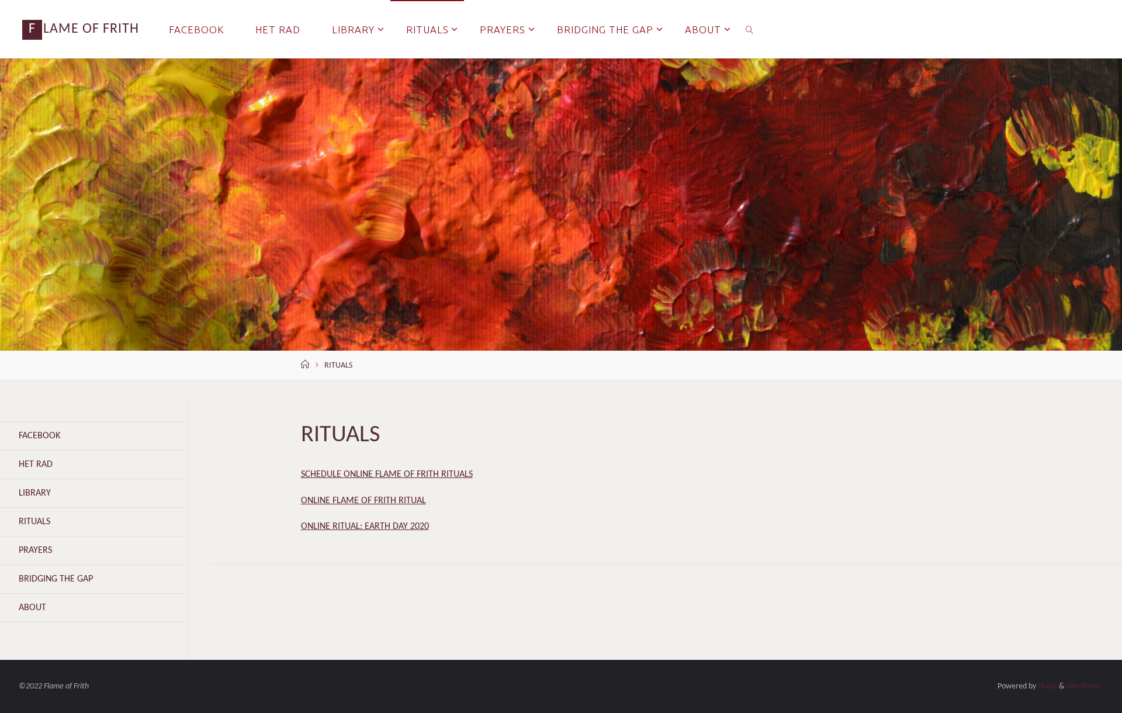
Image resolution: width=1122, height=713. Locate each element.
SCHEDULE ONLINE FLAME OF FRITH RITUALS (387, 474)
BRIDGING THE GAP (56, 579)
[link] (750, 29)
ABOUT (32, 607)
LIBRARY (35, 493)
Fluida (1046, 686)
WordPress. (1084, 686)
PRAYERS (35, 550)
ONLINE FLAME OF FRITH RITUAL (363, 501)
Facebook (39, 436)
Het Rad (36, 464)
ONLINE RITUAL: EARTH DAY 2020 (365, 526)
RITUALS (34, 522)
